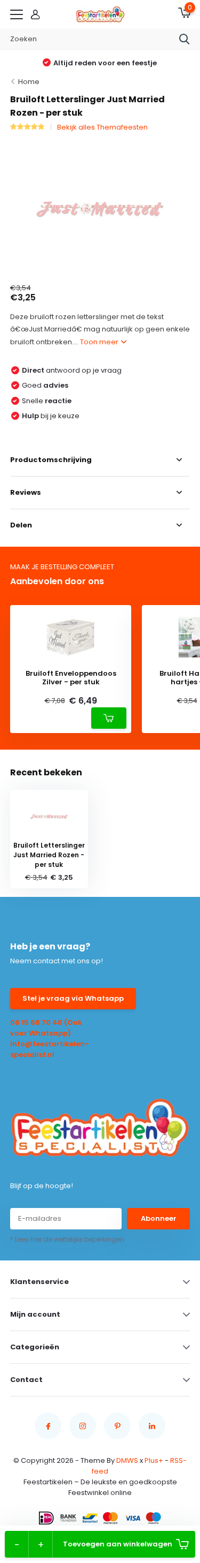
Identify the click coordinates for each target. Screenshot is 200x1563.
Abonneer (159, 1218)
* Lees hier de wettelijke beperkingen (67, 1239)
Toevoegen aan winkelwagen (117, 1544)
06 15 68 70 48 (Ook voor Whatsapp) (46, 1027)
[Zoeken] (184, 39)
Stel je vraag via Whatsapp (73, 998)
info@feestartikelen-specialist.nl (49, 1049)
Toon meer (100, 342)
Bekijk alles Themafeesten (102, 127)
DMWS (127, 1460)
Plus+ (154, 1460)
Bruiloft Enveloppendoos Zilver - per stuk (71, 677)
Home (28, 82)
